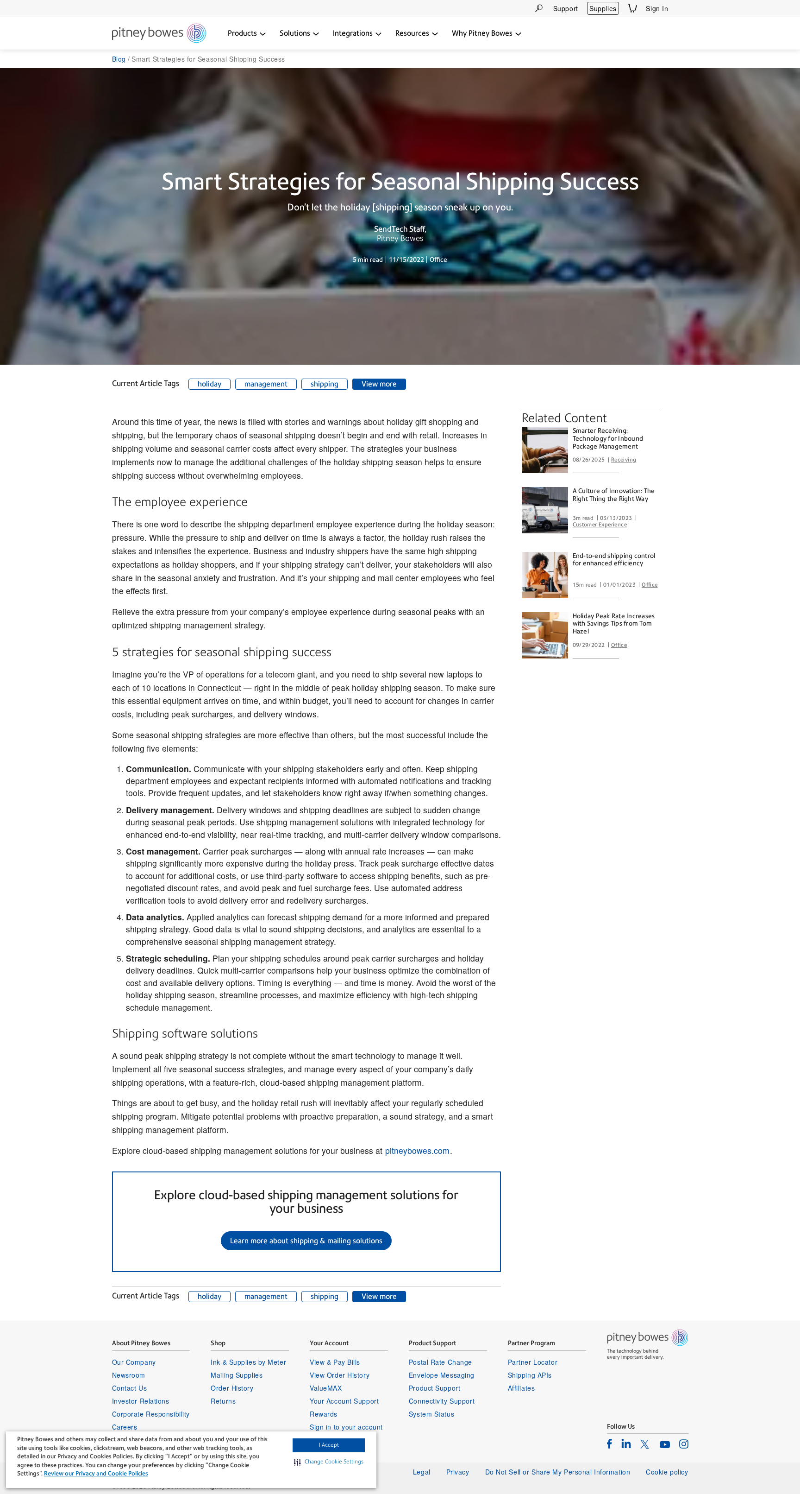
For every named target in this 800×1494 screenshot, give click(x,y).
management (266, 384)
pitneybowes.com (417, 1150)
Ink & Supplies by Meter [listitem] (248, 1362)
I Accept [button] (329, 1445)
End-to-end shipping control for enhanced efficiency (614, 559)
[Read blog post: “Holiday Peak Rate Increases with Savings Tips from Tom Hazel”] (545, 635)
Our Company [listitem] (134, 1362)
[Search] (538, 8)
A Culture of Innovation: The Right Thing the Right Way (614, 494)
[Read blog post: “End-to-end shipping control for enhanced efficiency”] (545, 575)
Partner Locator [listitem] (532, 1362)
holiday (209, 384)
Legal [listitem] (422, 1471)
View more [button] (379, 384)
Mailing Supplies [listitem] (236, 1375)
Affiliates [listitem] (521, 1388)
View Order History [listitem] (339, 1375)
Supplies (602, 8)
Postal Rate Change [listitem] (440, 1362)
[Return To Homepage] (159, 34)
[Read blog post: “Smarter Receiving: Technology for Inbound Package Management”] (545, 450)
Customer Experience (600, 524)
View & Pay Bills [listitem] (335, 1362)
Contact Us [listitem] (129, 1388)
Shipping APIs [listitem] (530, 1375)
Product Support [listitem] (434, 1388)
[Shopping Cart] (632, 8)
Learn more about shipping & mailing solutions (306, 1240)
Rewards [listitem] (324, 1414)
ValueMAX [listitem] (326, 1388)
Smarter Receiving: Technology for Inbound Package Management (608, 438)
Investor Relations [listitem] (140, 1401)
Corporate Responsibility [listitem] (151, 1414)
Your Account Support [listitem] (344, 1401)
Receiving (623, 459)
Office (649, 585)
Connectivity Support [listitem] (442, 1401)
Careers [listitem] (125, 1427)
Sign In (657, 8)
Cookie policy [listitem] (667, 1471)
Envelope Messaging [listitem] (442, 1375)
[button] (328, 1462)
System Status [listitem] (431, 1414)
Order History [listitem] (232, 1388)
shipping (324, 384)
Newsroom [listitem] (128, 1375)
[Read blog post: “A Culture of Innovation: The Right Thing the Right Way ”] (545, 510)
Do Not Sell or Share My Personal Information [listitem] (558, 1471)
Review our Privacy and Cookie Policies (96, 1473)
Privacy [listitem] (457, 1471)
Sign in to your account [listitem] (346, 1427)
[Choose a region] (682, 8)
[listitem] (609, 1443)
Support (565, 8)
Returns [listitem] (223, 1401)
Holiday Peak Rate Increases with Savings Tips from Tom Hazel (614, 623)
